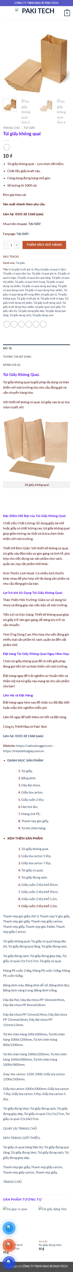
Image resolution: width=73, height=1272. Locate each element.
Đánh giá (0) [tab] (11, 365)
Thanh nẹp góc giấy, (35, 821)
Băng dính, (28, 778)
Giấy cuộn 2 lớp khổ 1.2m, (39, 899)
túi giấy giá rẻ (49, 294)
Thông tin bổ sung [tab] (17, 357)
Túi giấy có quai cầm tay (16, 273)
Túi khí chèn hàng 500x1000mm (25, 1034)
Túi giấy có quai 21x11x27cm (44, 1114)
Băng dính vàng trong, (18, 990)
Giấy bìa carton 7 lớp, (36, 863)
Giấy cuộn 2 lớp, (32, 799)
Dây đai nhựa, (31, 785)
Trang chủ (11, 127)
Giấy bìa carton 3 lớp (26, 1094)
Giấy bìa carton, (32, 792)
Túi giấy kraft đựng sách (47, 302)
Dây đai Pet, (11, 1000)
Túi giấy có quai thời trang (30, 281)
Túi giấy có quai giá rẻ (44, 273)
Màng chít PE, (30, 814)
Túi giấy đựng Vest (16, 1108)
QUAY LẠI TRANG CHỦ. (20, 1128)
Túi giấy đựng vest (43, 315)
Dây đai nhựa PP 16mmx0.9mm (42, 1000)
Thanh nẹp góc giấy (16, 921)
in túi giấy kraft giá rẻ (21, 269)
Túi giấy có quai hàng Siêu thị (23, 1147)
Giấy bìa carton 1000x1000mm (24, 1089)
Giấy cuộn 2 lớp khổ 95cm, (39, 892)
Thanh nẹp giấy (13, 926)
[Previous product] (6, 147)
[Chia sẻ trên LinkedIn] (43, 324)
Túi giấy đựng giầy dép (31, 311)
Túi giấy (29, 127)
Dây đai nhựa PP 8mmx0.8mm (24, 1005)
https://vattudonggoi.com (34, 745)
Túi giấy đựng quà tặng (24, 946)
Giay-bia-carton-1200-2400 (22, 1074)
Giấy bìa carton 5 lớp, (36, 856)
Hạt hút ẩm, (29, 807)
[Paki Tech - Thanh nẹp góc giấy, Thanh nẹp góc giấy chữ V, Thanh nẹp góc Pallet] (36, 13)
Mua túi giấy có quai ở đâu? (50, 269)
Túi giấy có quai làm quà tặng (33, 277)
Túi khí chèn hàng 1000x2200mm (26, 1054)
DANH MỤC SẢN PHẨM (25, 760)
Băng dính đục (59, 985)
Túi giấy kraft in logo (52, 298)
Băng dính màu (13, 985)
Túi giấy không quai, (35, 849)
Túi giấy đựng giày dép (45, 956)
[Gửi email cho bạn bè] (28, 324)
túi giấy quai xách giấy (48, 306)
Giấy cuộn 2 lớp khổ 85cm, (39, 884)
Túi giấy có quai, (32, 870)
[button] (5, 13)
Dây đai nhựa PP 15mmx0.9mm (25, 1014)
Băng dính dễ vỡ (36, 985)
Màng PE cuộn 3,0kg (46, 970)
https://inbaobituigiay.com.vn (23, 751)
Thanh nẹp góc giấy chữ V (21, 916)
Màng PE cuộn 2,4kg (17, 970)
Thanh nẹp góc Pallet (40, 926)
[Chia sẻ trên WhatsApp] (6, 324)
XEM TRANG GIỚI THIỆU (21, 1138)
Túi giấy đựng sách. (34, 877)
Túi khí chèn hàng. (33, 828)
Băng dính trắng (45, 990)
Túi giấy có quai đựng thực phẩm (43, 290)
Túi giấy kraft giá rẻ (28, 298)
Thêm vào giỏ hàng (44, 244)
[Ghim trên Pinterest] (36, 324)
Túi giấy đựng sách (20, 315)
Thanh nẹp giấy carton (46, 921)
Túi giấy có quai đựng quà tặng (39, 286)
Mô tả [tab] (7, 348)
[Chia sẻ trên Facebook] (14, 324)
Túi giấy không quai (16, 941)
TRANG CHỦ (12, 1181)
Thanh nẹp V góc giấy (54, 916)
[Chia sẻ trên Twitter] (21, 324)
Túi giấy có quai (50, 961)
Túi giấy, (26, 771)
